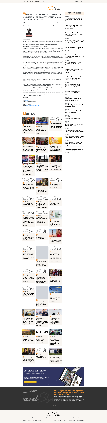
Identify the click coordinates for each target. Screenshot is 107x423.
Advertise (60, 420)
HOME (24, 1)
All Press (37, 1)
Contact (65, 420)
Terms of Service (72, 420)
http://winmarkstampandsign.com (32, 105)
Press (55, 420)
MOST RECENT (30, 1)
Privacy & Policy (80, 420)
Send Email (27, 100)
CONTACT (44, 1)
